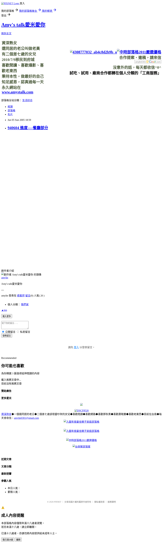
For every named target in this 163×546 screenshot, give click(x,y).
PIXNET (57, 502)
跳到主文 (6, 33)
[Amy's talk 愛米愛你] (81, 404)
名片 (10, 114)
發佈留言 (7, 336)
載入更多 (7, 316)
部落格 (11, 110)
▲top (4, 310)
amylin (4, 277)
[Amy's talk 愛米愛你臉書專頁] (93, 52)
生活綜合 (27, 100)
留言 (27, 295)
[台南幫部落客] (81, 446)
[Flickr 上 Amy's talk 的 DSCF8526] (81, 410)
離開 (18, 540)
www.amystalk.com (17, 92)
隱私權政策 (99, 502)
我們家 (25, 304)
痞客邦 (21, 295)
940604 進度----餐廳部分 (28, 128)
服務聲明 (112, 502)
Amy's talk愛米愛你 (23, 25)
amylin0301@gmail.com (26, 418)
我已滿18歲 (8, 540)
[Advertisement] (103, 82)
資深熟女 (6, 414)
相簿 (10, 106)
